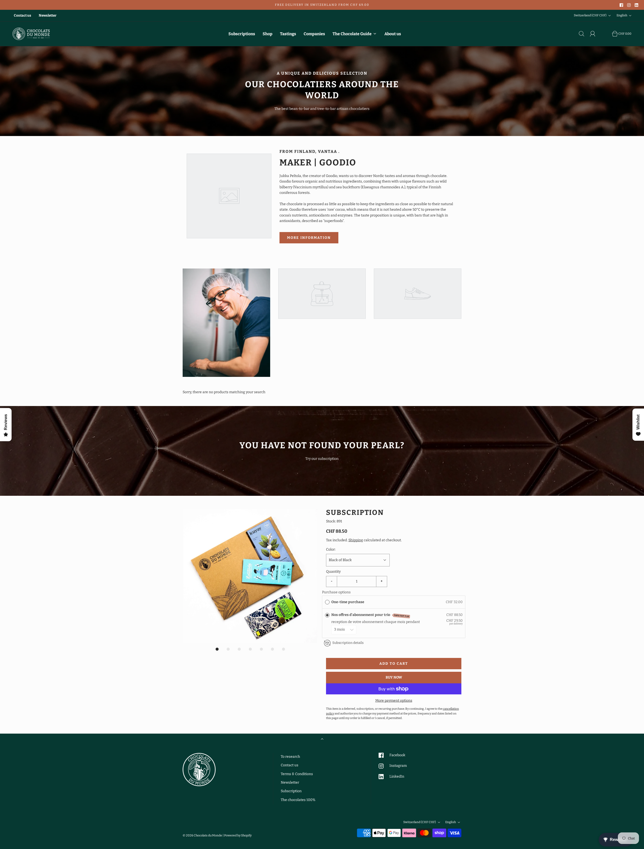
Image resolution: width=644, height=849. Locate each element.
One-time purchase (347, 602)
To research (290, 756)
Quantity (333, 571)
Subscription (291, 791)
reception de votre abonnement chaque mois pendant (376, 622)
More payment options (393, 700)
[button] (250, 576)
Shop (267, 33)
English (622, 15)
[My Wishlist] (606, 33)
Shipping (355, 540)
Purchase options (336, 592)
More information (309, 238)
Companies (314, 33)
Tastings (288, 33)
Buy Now (394, 677)
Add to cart (393, 663)
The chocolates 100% (298, 800)
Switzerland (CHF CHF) (590, 15)
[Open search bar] (584, 33)
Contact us (22, 15)
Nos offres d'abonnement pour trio (370, 615)
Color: (331, 549)
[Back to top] (322, 739)
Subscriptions (241, 33)
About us (392, 33)
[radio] (327, 602)
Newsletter (47, 15)
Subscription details (348, 643)
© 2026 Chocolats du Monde (202, 835)
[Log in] (595, 33)
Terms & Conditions (297, 774)
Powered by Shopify (238, 835)
